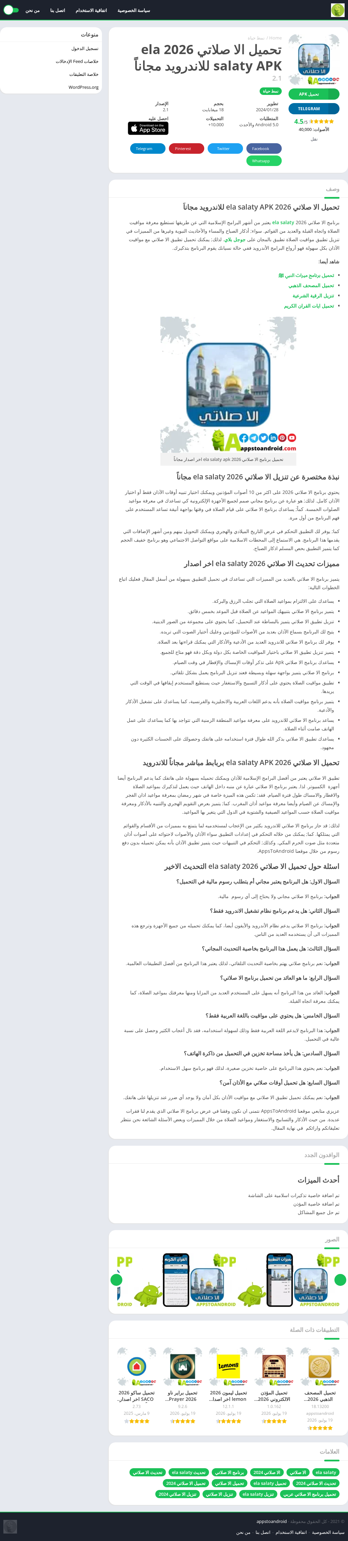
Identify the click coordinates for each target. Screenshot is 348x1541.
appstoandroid (272, 1521)
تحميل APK (309, 94)
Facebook (260, 148)
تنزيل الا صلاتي (219, 1494)
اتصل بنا (57, 10)
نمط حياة (256, 38)
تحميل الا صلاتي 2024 (186, 1483)
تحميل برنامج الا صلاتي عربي (309, 1494)
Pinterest (183, 148)
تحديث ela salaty (189, 1472)
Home (275, 38)
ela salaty (283, 222)
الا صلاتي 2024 (267, 1472)
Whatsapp (261, 160)
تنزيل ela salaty (258, 1494)
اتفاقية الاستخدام (91, 10)
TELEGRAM (309, 109)
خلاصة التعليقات (84, 74)
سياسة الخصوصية (134, 10)
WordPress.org (84, 87)
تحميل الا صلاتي (229, 1483)
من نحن (32, 10)
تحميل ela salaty (270, 1483)
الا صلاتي (298, 1472)
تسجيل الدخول (85, 48)
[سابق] (340, 1280)
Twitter (223, 148)
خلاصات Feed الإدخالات (77, 61)
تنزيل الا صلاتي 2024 (177, 1494)
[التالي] (116, 1280)
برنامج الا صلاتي (229, 1472)
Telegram (144, 148)
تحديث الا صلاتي (147, 1472)
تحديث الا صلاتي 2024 (316, 1483)
